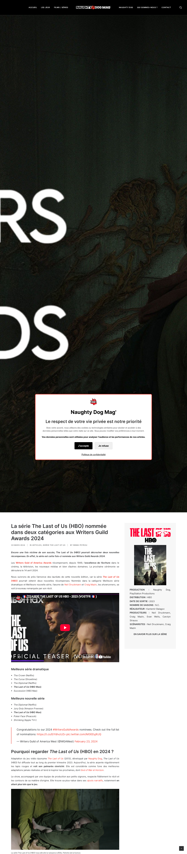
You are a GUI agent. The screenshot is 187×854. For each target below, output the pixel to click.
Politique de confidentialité (94, 454)
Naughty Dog (95, 758)
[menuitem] (33, 7)
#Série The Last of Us (54, 545)
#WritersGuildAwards (66, 729)
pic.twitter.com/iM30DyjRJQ (83, 734)
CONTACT (166, 7)
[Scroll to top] (181, 848)
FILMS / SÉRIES (61, 7)
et (92, 770)
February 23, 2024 (86, 741)
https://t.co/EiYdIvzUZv (51, 734)
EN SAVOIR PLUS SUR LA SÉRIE (150, 634)
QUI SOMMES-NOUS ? (147, 7)
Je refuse (103, 445)
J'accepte (83, 445)
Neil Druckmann (72, 584)
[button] (180, 7)
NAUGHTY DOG (126, 7)
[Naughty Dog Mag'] (94, 7)
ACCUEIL (33, 7)
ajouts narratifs (95, 780)
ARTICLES (37, 545)
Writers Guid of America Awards (33, 562)
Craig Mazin (90, 584)
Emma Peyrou (80, 545)
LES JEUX (45, 7)
